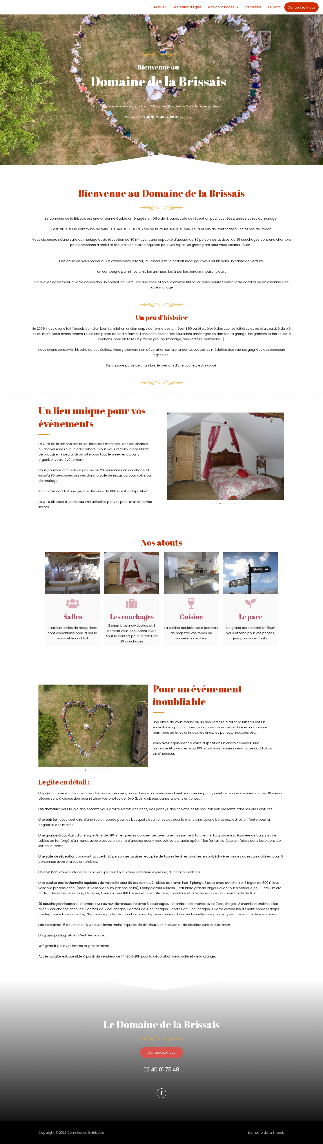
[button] (223, 7)
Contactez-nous (301, 7)
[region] (57, 1101)
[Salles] (72, 603)
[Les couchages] (131, 603)
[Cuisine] (191, 603)
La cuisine (253, 7)
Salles (72, 616)
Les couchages (132, 616)
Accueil (160, 7)
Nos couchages (221, 7)
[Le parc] (250, 603)
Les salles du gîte (187, 7)
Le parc (274, 7)
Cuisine (191, 616)
